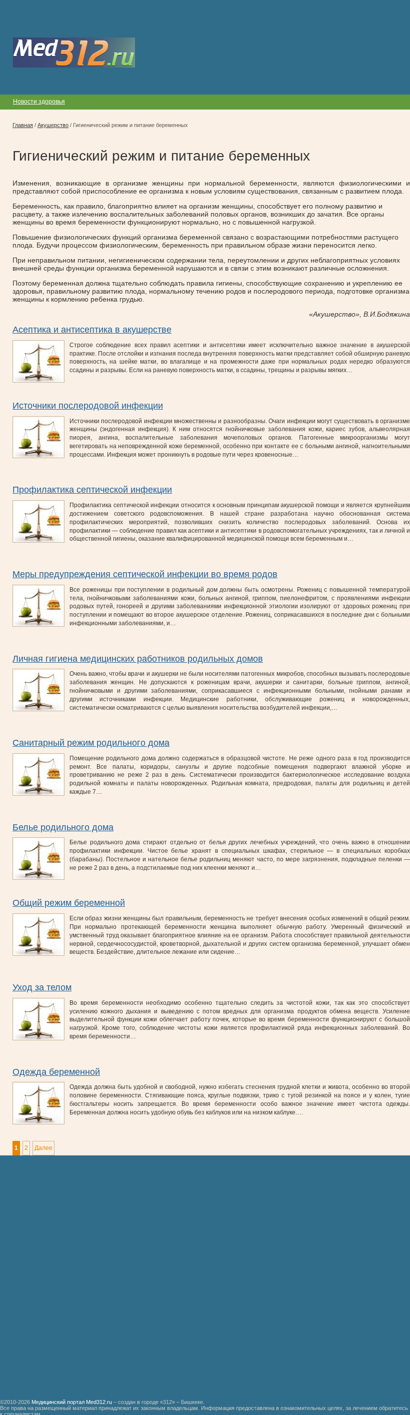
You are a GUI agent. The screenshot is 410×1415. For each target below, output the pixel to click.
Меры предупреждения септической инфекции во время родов (145, 574)
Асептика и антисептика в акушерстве (92, 330)
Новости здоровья (39, 101)
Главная (22, 125)
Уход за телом (42, 987)
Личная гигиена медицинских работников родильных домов (137, 659)
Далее (43, 1147)
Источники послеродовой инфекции (87, 406)
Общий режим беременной (68, 903)
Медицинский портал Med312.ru (72, 1402)
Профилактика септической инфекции (92, 490)
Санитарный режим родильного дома (91, 743)
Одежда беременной (56, 1072)
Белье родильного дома (63, 827)
